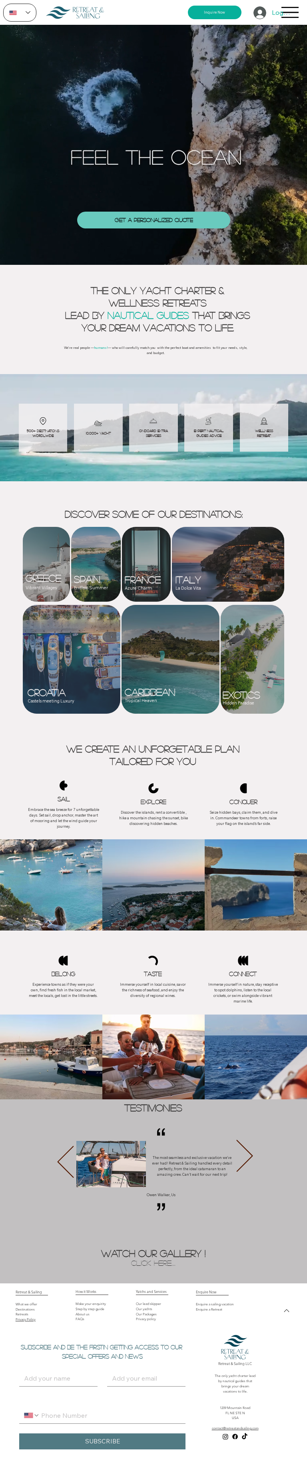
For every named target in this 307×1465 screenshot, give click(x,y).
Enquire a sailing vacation (215, 1304)
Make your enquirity (91, 1304)
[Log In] (259, 13)
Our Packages (146, 1314)
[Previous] (65, 1162)
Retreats (22, 1314)
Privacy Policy (26, 1319)
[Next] (244, 1156)
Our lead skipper (148, 1304)
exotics (241, 694)
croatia (47, 692)
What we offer (26, 1304)
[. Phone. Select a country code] (31, 1415)
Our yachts (144, 1309)
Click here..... (153, 1263)
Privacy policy (146, 1319)
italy (188, 579)
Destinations (25, 1309)
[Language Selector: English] (19, 13)
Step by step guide (90, 1309)
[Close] (286, 1310)
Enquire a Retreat (209, 1309)
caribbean (150, 691)
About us (83, 1314)
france (143, 579)
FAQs (80, 1319)
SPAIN (87, 579)
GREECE (43, 577)
